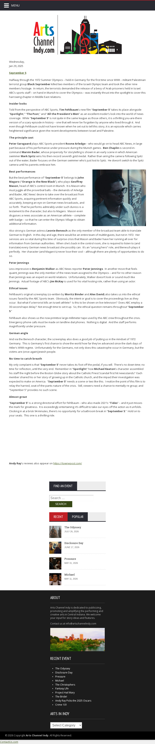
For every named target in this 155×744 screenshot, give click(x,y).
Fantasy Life (62, 688)
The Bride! (61, 696)
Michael (69, 574)
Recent (58, 516)
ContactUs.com (9, 742)
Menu (15, 5)
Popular (77, 516)
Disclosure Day (73, 543)
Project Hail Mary (65, 692)
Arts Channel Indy (77, 35)
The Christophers (65, 684)
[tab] (58, 516)
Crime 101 (61, 704)
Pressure (70, 559)
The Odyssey (72, 527)
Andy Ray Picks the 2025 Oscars (73, 700)
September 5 (17, 73)
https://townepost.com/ (67, 463)
